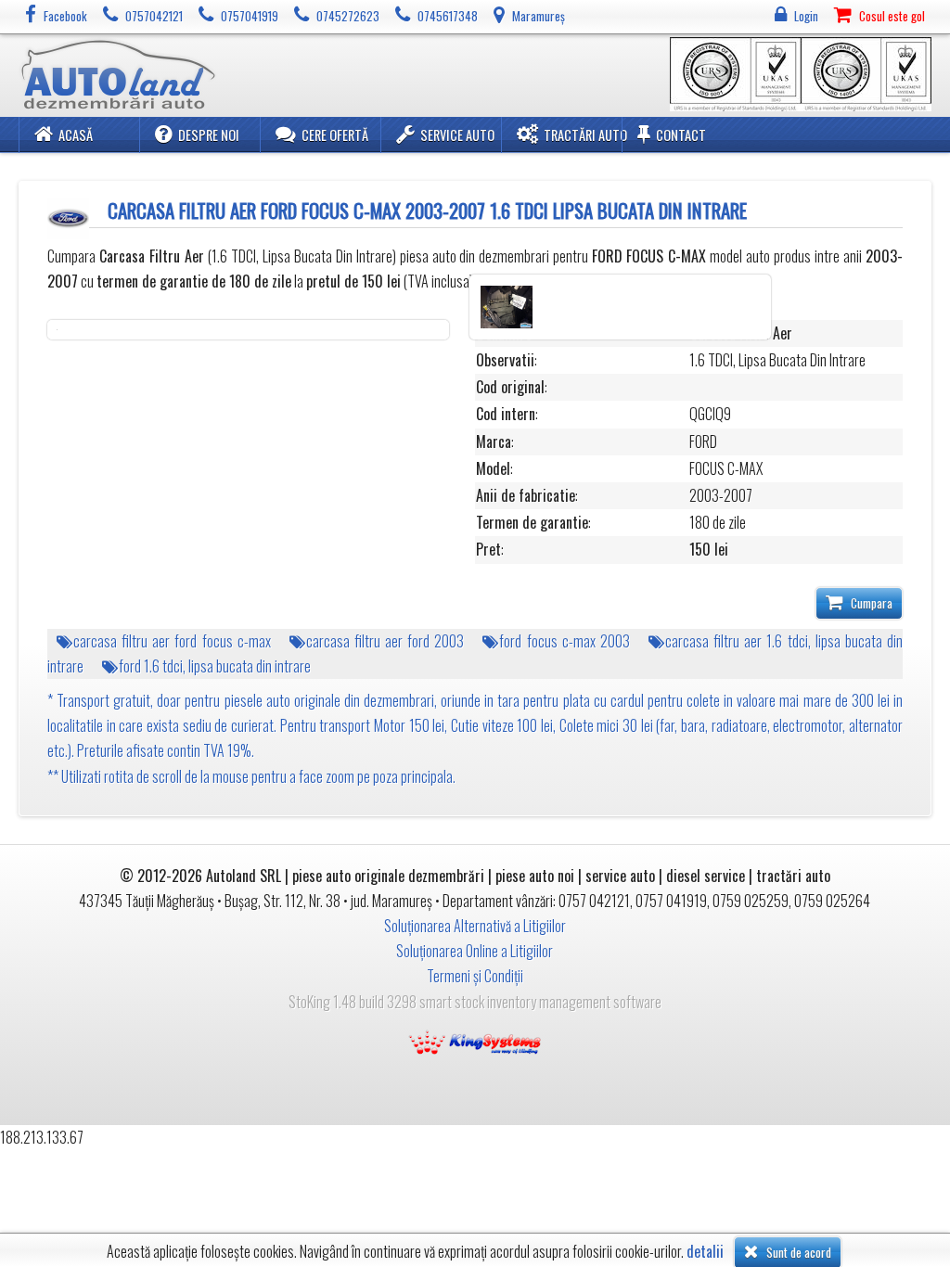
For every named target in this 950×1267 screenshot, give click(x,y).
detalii (705, 1252)
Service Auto (457, 135)
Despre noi (208, 135)
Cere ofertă (335, 135)
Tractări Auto (585, 135)
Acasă (75, 135)
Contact (681, 135)
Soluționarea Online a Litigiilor (474, 951)
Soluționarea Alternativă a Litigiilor (475, 926)
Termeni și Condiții (475, 976)
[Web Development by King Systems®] (475, 1041)
